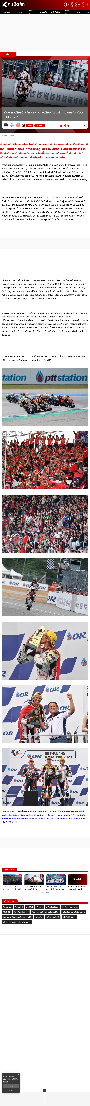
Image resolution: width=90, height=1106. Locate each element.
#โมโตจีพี (6, 912)
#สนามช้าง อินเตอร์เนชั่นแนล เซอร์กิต (17, 917)
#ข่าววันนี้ (19, 907)
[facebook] (66, 4)
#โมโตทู (39, 907)
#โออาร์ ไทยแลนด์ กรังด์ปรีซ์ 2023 (17, 922)
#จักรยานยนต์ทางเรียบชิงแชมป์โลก (45, 912)
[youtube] (77, 4)
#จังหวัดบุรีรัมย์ (52, 907)
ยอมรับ (11, 1086)
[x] (72, 4)
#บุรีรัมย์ (29, 907)
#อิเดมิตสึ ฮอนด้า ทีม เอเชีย (74, 912)
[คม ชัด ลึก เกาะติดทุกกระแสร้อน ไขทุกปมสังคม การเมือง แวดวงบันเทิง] (45, 5)
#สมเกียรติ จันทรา (21, 912)
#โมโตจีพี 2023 (69, 917)
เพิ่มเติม (5, 1082)
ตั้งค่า (11, 1090)
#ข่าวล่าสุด (7, 907)
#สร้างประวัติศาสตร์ (70, 907)
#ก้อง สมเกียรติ (53, 917)
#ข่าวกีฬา (39, 917)
